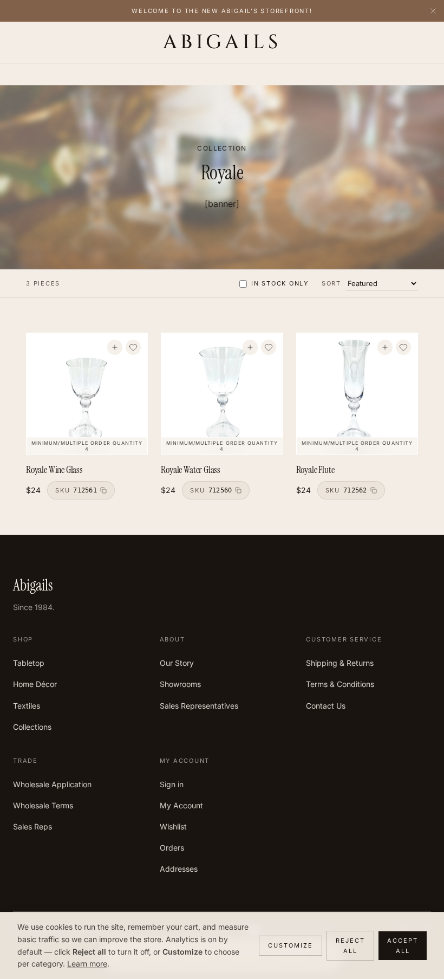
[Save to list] (133, 347)
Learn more (87, 963)
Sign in (172, 784)
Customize (290, 945)
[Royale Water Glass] (221, 393)
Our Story (177, 662)
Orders (172, 847)
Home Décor (35, 684)
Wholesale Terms (43, 805)
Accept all (402, 946)
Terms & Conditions (340, 684)
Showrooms (180, 684)
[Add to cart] (114, 347)
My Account (181, 805)
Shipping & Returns (340, 662)
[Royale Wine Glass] (87, 393)
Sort (331, 283)
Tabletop (28, 662)
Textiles (26, 705)
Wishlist (173, 826)
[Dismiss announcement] (433, 11)
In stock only (280, 283)
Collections (32, 726)
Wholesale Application (52, 784)
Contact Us (325, 705)
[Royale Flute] (357, 393)
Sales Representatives (199, 705)
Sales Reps (32, 826)
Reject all (350, 946)
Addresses (179, 868)
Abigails (222, 42)
